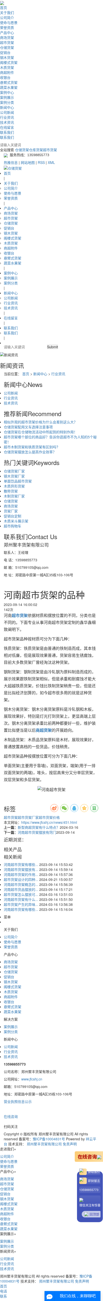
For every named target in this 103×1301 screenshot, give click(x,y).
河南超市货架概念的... (21, 884)
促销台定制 (12, 515)
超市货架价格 (49, 817)
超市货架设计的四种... (21, 879)
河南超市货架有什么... (21, 899)
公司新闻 (7, 112)
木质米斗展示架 (16, 520)
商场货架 (7, 37)
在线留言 (7, 127)
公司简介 (7, 17)
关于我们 (7, 12)
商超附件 (7, 72)
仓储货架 (7, 47)
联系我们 (7, 132)
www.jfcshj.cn (31, 1078)
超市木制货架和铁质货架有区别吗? (31, 446)
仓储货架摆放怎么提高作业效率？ (30, 451)
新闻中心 (7, 107)
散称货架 (11, 490)
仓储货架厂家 (14, 471)
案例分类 (7, 102)
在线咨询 (11, 1116)
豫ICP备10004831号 (49, 1138)
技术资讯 (7, 122)
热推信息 (11, 162)
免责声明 (70, 1143)
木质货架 (7, 67)
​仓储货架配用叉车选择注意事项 (28, 426)
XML (51, 162)
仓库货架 (36, 149)
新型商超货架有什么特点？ (39, 827)
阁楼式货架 (9, 62)
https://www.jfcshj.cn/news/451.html (49, 822)
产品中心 (7, 32)
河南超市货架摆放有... (21, 869)
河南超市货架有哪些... (21, 864)
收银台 (5, 77)
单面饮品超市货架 (18, 480)
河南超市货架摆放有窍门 (37, 832)
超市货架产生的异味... (21, 904)
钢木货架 (7, 57)
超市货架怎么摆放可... (21, 894)
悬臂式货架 (9, 82)
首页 (3, 7)
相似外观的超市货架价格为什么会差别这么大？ (40, 421)
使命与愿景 (9, 22)
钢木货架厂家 (14, 475)
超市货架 (7, 42)
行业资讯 (7, 117)
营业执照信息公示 (18, 1101)
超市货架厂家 (28, 817)
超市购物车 (12, 525)
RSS (41, 162)
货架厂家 (11, 510)
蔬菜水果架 (9, 87)
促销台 (5, 52)
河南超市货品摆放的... (21, 889)
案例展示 (7, 97)
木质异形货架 (14, 485)
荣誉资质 (7, 27)
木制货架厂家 (14, 495)
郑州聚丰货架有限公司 (44, 1143)
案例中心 (7, 92)
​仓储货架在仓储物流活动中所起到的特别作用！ (40, 431)
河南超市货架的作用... (21, 874)
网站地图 (28, 162)
